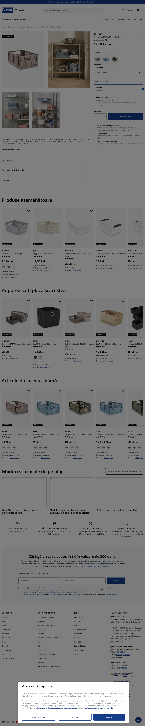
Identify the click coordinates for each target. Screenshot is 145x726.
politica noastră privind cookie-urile (99, 708)
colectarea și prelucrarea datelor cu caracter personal (56, 708)
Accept (109, 717)
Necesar (75, 717)
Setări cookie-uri (38, 717)
